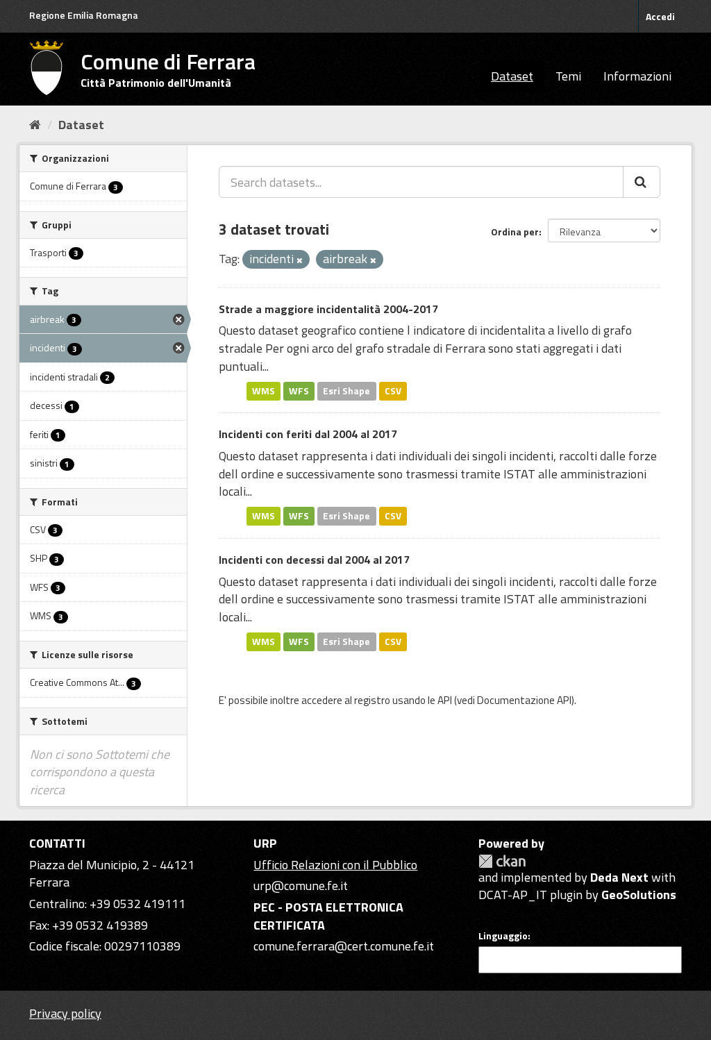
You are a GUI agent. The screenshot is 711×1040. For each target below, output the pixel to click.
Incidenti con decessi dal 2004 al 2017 (314, 559)
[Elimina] (299, 260)
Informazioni (637, 76)
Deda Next (619, 877)
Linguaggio (503, 936)
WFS (299, 391)
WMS (263, 391)
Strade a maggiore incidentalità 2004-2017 (328, 309)
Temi (568, 76)
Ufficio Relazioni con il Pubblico (335, 864)
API (444, 700)
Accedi (660, 16)
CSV (393, 391)
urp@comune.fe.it (300, 885)
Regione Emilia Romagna (83, 15)
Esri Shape (346, 391)
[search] (641, 182)
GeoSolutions (638, 894)
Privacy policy (65, 1013)
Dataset (512, 76)
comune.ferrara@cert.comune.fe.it (343, 946)
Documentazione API (524, 700)
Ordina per (515, 231)
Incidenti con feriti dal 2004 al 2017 (308, 434)
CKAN (502, 861)
